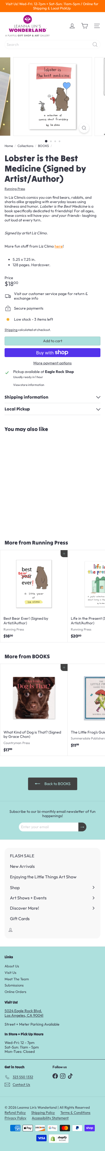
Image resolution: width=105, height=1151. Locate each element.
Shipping (11, 330)
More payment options (52, 363)
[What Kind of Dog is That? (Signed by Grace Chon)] (34, 710)
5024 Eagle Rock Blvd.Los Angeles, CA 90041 (24, 1013)
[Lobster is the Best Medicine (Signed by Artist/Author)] (34, 482)
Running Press (50, 542)
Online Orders (15, 991)
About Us (12, 966)
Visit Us (10, 972)
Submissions (14, 985)
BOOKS (43, 146)
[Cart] (84, 26)
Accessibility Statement (50, 1118)
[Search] (95, 44)
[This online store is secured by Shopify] (59, 1138)
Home (9, 146)
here (59, 246)
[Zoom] (84, 128)
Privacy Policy (15, 1118)
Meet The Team (17, 979)
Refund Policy (15, 1112)
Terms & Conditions (75, 1112)
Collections (25, 146)
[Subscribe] (82, 827)
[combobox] (52, 44)
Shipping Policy (43, 1112)
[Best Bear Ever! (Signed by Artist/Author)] (34, 596)
